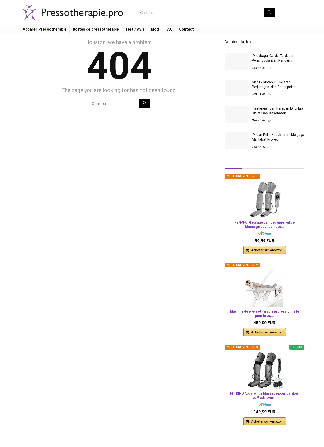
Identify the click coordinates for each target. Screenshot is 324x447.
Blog (155, 29)
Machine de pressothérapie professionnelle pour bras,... (264, 313)
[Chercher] (269, 12)
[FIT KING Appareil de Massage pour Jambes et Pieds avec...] (264, 370)
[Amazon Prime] (264, 233)
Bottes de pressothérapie (96, 29)
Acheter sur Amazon (267, 250)
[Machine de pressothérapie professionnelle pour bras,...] (264, 288)
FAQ (169, 29)
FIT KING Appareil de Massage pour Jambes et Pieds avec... (264, 396)
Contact (186, 29)
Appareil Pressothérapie (44, 29)
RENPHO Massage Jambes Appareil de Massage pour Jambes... (264, 225)
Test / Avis (134, 29)
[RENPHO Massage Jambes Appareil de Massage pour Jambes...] (264, 199)
